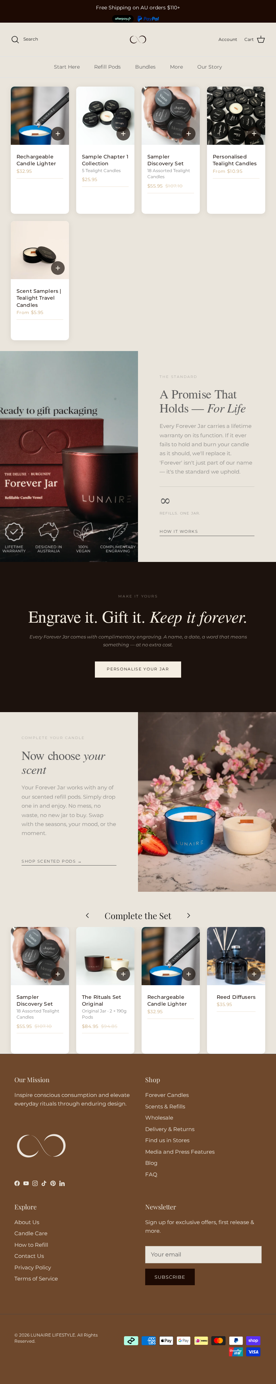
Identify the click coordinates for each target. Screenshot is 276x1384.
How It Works (179, 531)
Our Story (209, 67)
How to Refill (31, 1244)
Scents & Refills (165, 1106)
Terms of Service (36, 1278)
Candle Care (30, 1233)
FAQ (151, 1174)
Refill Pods (107, 67)
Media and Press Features (180, 1151)
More (176, 67)
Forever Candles (167, 1095)
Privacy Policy (32, 1267)
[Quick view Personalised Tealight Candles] (254, 133)
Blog (151, 1162)
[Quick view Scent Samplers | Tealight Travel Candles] (58, 268)
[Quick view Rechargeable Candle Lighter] (58, 133)
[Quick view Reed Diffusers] (254, 974)
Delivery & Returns (169, 1129)
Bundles (145, 67)
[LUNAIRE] (138, 40)
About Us (26, 1222)
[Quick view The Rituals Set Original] (123, 974)
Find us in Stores (167, 1140)
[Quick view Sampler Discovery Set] (189, 133)
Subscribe (170, 1277)
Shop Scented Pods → (52, 861)
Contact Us (29, 1255)
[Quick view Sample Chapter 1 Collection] (123, 133)
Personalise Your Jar (138, 669)
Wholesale (159, 1117)
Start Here (67, 67)
